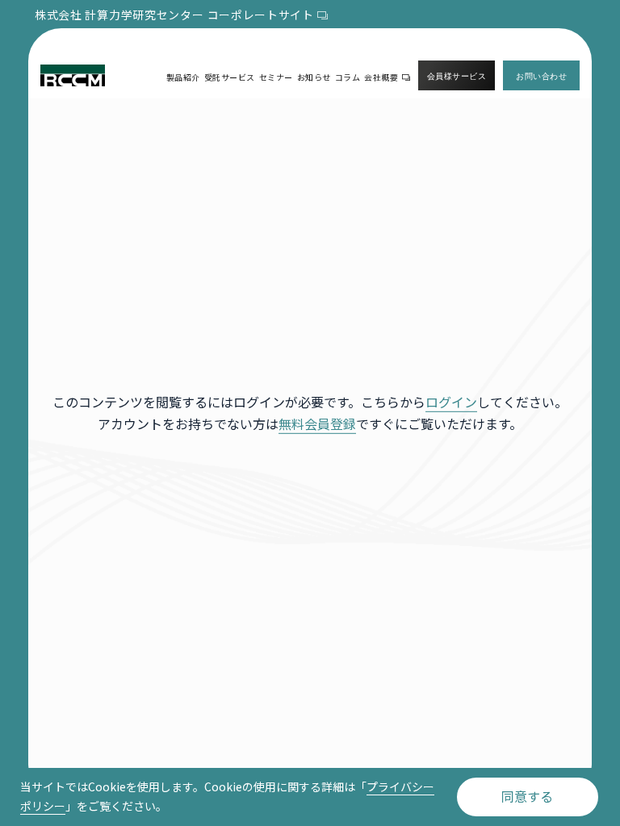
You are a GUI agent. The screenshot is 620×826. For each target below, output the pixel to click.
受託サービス (229, 77)
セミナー (276, 77)
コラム (348, 77)
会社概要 (381, 77)
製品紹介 (183, 77)
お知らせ (314, 77)
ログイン (451, 401)
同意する (527, 796)
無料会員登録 (317, 423)
